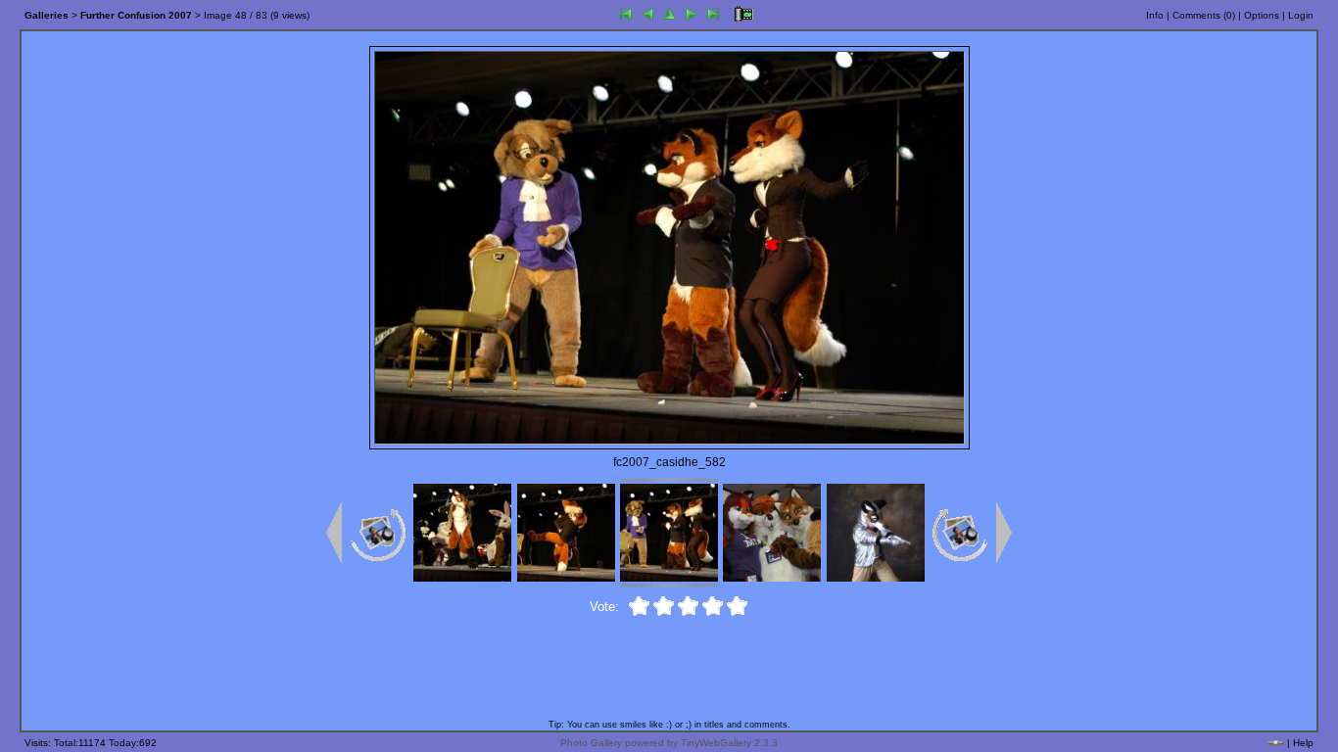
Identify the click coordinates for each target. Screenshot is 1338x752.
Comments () (1203, 15)
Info (1155, 15)
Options (1261, 15)
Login (1301, 15)
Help (1303, 742)
